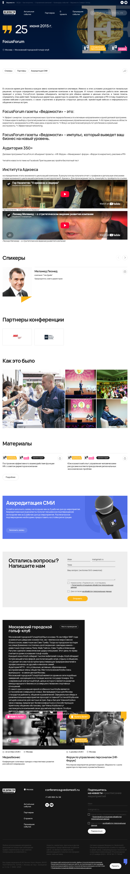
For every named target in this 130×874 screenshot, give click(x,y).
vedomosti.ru (21, 852)
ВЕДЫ (19, 3)
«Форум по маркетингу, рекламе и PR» (108, 154)
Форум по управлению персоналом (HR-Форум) (92, 758)
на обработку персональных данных (97, 591)
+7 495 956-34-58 (53, 797)
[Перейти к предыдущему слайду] (5, 398)
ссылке (123, 178)
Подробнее (10, 477)
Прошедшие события (29, 825)
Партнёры (21, 71)
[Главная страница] (3, 2)
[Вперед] (124, 257)
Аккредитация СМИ (39, 71)
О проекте (28, 818)
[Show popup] (93, 13)
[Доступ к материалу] (59, 458)
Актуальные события (29, 805)
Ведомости (10, 3)
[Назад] (118, 257)
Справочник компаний (43, 3)
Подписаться (96, 831)
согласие (100, 864)
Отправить (77, 598)
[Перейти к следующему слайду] (124, 398)
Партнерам (50, 13)
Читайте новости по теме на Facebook (21, 160)
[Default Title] (17, 337)
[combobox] (108, 12)
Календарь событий (61, 3)
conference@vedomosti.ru (62, 789)
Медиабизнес (11, 757)
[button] (65, 285)
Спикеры (8, 71)
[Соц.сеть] (122, 2)
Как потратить (28, 3)
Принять (115, 866)
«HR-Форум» (60, 154)
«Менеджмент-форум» (78, 154)
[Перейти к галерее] (34, 399)
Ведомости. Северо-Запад (80, 3)
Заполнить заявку (16, 530)
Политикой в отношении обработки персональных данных (92, 586)
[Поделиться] (124, 70)
